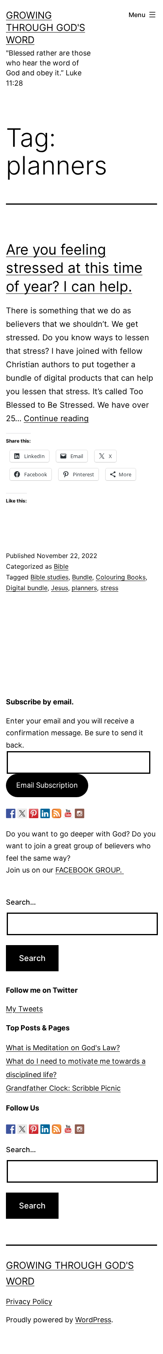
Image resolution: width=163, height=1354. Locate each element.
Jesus (59, 588)
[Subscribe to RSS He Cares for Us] (56, 813)
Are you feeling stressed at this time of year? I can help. (74, 268)
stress (109, 588)
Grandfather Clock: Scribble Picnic (63, 1088)
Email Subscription (47, 785)
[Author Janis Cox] (10, 813)
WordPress (93, 1320)
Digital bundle (26, 588)
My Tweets (24, 1009)
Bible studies (49, 577)
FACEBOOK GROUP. (89, 870)
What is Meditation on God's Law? (63, 1047)
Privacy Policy (29, 1301)
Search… (21, 902)
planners (84, 588)
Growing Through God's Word (45, 28)
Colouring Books (121, 577)
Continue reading (56, 418)
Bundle (82, 577)
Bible (61, 566)
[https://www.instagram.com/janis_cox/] (79, 813)
